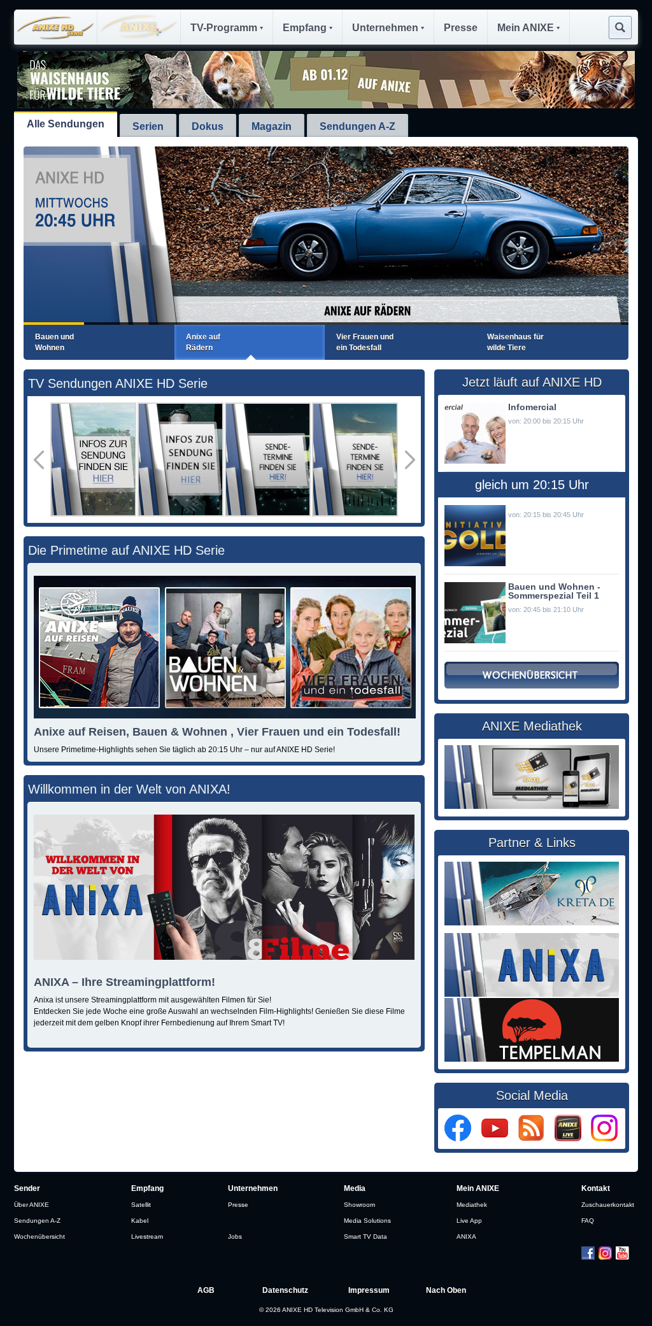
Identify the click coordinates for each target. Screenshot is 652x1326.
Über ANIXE (31, 1204)
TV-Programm (223, 27)
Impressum (369, 1290)
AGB (206, 1290)
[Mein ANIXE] (572, 1138)
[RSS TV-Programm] (535, 1138)
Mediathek (472, 1204)
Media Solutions (367, 1220)
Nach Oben (446, 1290)
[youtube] (498, 1138)
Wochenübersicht (39, 1236)
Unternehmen (385, 27)
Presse (461, 27)
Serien (148, 126)
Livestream (147, 1236)
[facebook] (461, 1138)
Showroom (359, 1204)
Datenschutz (285, 1290)
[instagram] (604, 1138)
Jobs (235, 1236)
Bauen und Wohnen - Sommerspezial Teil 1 (554, 591)
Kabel (139, 1220)
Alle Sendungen (65, 123)
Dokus (207, 126)
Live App (469, 1220)
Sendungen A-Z (357, 126)
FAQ (587, 1220)
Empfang (305, 27)
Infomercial (532, 407)
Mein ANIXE (525, 27)
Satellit (141, 1204)
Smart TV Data (365, 1236)
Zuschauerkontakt (607, 1204)
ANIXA (466, 1236)
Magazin (272, 126)
